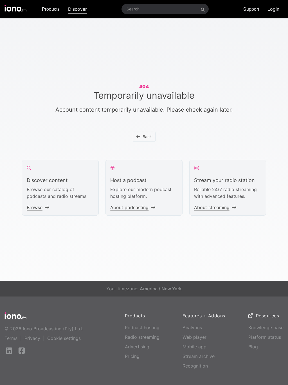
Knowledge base (266, 327)
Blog (253, 346)
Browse (34, 207)
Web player (194, 337)
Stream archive (199, 356)
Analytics (192, 327)
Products (51, 9)
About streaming (212, 207)
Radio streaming (142, 337)
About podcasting (129, 207)
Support (251, 9)
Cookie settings (64, 338)
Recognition (195, 366)
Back (147, 136)
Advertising (137, 346)
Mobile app (194, 346)
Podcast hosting (142, 327)
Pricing (132, 356)
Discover (77, 9)
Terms (10, 338)
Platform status (264, 337)
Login (273, 9)
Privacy (32, 338)
